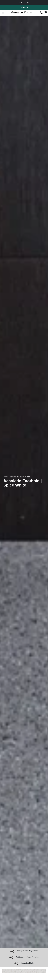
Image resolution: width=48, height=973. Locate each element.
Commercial (24, 2)
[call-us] (41, 12)
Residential (24, 7)
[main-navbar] (3, 12)
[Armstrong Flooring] (22, 12)
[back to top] (43, 951)
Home (6, 476)
